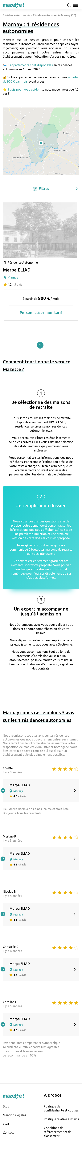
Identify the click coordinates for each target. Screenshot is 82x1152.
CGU (6, 1124)
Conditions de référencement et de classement (57, 1132)
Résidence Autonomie (16, 15)
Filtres (44, 188)
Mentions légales (14, 1115)
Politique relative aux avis (61, 1119)
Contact (8, 1132)
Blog (6, 1106)
